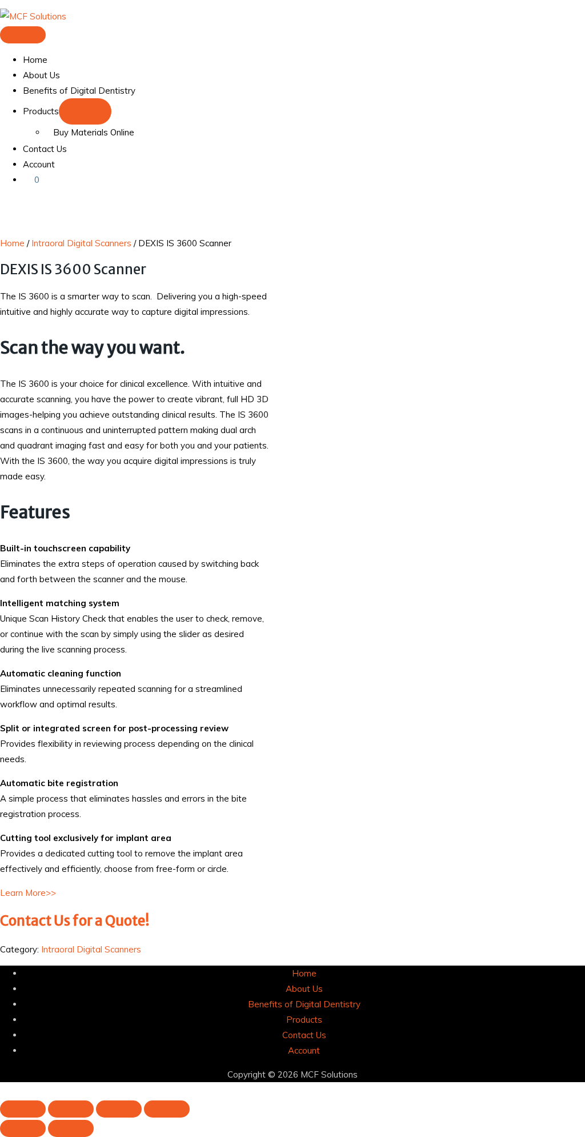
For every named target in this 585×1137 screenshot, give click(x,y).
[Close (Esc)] (167, 1109)
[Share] (119, 1109)
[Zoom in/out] (23, 1109)
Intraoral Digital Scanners (81, 243)
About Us (41, 75)
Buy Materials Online (93, 132)
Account (39, 164)
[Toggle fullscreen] (71, 1109)
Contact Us (45, 148)
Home (35, 59)
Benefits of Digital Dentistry (79, 90)
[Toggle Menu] (85, 111)
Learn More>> (28, 892)
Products (41, 111)
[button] (3, 1089)
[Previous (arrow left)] (23, 1128)
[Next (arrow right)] (71, 1128)
